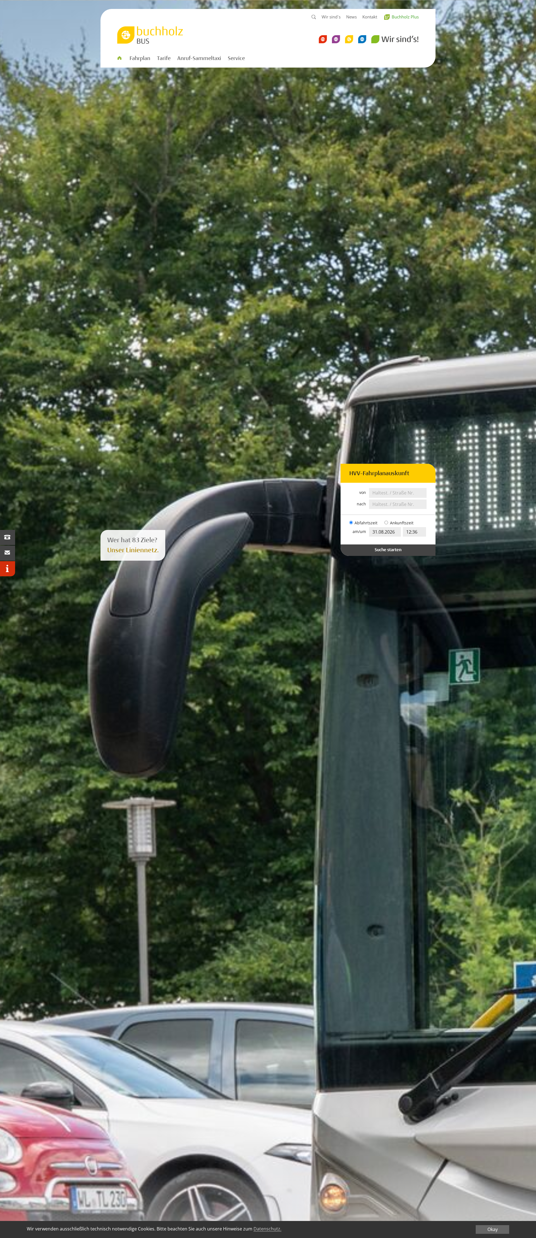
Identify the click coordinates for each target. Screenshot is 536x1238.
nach (361, 504)
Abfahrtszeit (366, 522)
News (351, 17)
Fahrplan (140, 58)
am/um (359, 532)
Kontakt (369, 17)
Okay (492, 1229)
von (362, 492)
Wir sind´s (331, 17)
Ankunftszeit (401, 522)
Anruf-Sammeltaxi (199, 58)
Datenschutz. (267, 1229)
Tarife (164, 58)
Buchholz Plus (405, 17)
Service (236, 58)
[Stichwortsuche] (313, 17)
